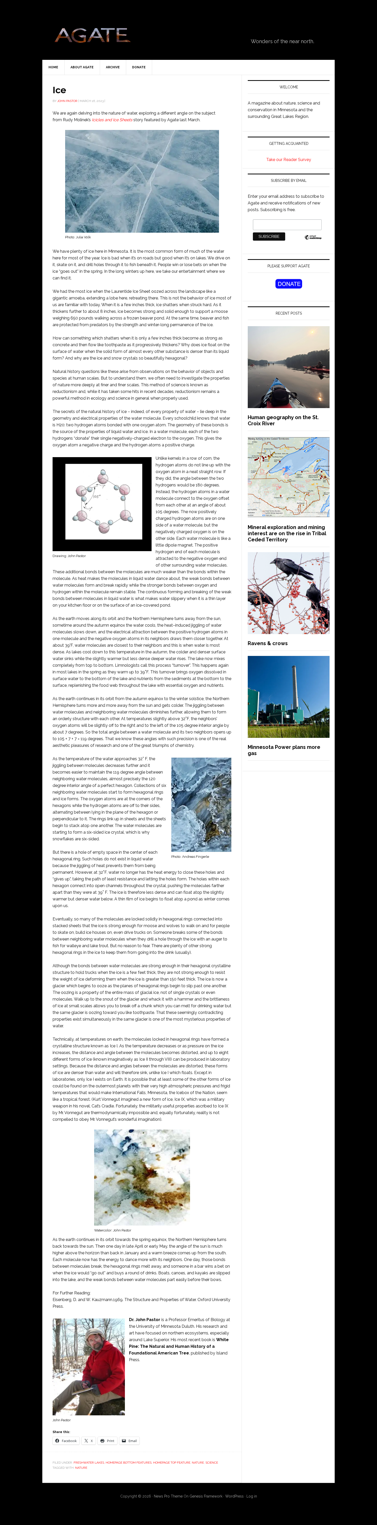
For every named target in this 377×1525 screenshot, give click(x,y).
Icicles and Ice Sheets (112, 119)
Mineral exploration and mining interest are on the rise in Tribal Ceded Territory (287, 533)
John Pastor (67, 101)
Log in (251, 1496)
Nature (198, 1462)
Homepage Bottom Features (129, 1462)
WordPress (234, 1496)
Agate (92, 37)
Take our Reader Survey (288, 159)
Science (211, 1462)
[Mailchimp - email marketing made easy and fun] (313, 240)
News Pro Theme (168, 1496)
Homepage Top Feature (171, 1462)
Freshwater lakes (89, 1462)
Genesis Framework (206, 1496)
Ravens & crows (268, 643)
